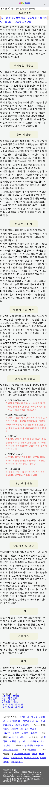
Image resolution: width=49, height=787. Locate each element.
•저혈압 (41, 741)
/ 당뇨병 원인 (8, 700)
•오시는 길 (24, 717)
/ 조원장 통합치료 (10, 696)
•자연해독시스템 (30, 721)
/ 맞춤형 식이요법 (10, 702)
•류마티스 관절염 (22, 753)
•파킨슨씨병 (17, 757)
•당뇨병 (21, 741)
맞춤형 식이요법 (23, 22)
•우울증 (33, 733)
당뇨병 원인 (6, 22)
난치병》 (15, 8)
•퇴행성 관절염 (31, 757)
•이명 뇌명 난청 (16, 737)
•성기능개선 (17, 761)
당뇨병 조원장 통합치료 (13, 18)
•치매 (34, 753)
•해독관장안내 (13, 721)
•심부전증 (31, 741)
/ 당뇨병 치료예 (9, 698)
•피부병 (32, 749)
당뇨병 (32, 8)
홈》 (2, 8)
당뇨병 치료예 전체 (37, 18)
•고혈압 (12, 741)
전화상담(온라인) (13, 706)
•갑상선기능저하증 (31, 745)
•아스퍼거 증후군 (28, 729)
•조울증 (15, 733)
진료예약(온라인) (13, 704)
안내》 (8, 8)
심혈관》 (24, 8)
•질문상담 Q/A (22, 725)
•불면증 (24, 733)
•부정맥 (6, 745)
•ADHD (6, 733)
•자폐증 (14, 729)
